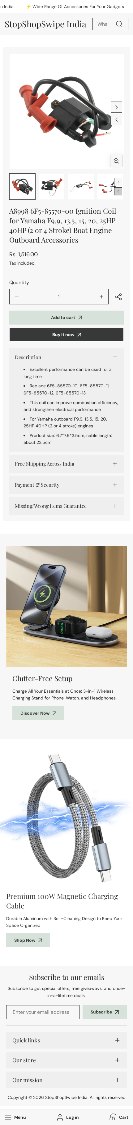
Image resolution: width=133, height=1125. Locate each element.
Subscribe (101, 1012)
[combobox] (110, 24)
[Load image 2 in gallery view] (52, 186)
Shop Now (24, 940)
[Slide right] (116, 107)
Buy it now (63, 334)
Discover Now (34, 713)
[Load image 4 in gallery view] (110, 186)
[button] (118, 1117)
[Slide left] (116, 119)
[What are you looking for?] (119, 24)
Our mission (27, 1080)
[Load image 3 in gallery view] (81, 186)
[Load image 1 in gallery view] (22, 186)
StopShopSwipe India (66, 1097)
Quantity (19, 282)
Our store (24, 1060)
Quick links (26, 1040)
